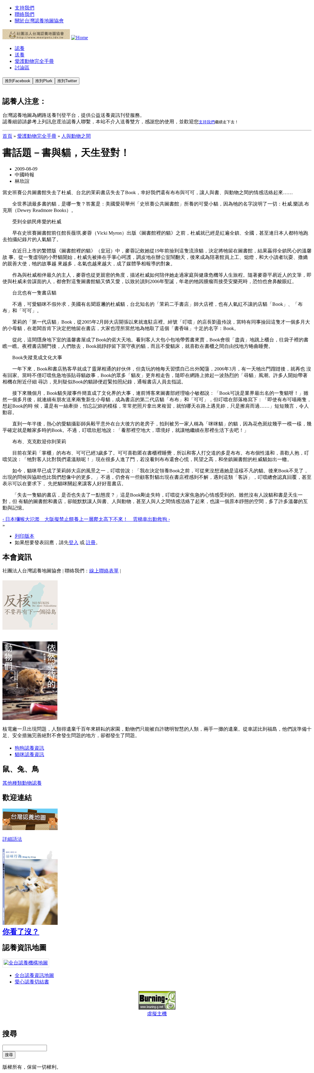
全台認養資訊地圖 (34, 975)
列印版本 (24, 536)
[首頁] (36, 37)
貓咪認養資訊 (29, 754)
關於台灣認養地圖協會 (39, 20)
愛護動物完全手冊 (34, 61)
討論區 (22, 67)
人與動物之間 (76, 136)
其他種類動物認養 (22, 783)
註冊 (91, 542)
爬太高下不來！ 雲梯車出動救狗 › (132, 519)
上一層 (86, 519)
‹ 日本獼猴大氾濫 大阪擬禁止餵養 (40, 519)
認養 (20, 48)
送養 (20, 54)
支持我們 (24, 7)
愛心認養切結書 (32, 981)
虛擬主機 (157, 1013)
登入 (73, 542)
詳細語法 (12, 839)
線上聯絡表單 (104, 570)
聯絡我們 (24, 14)
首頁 (7, 136)
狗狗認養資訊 (29, 748)
